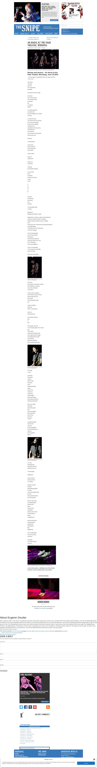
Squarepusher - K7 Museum (25, 729)
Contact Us (66, 31)
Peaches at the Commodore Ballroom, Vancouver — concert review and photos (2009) (34, 693)
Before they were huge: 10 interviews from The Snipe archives (49, 8)
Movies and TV (24, 33)
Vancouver (49, 33)
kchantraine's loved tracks (34, 726)
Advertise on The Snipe (69, 33)
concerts (29, 631)
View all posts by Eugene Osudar (9, 629)
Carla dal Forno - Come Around (26, 738)
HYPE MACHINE (25, 724)
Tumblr (30, 707)
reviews (47, 631)
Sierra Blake (42, 608)
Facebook (25, 707)
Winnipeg (52, 631)
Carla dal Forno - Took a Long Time (27, 737)
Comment (2, 641)
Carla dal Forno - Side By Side (26, 731)
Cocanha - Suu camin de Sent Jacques (27, 740)
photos (43, 631)
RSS (48, 707)
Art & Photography (21, 756)
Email (1, 659)
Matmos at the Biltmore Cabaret (8, 634)
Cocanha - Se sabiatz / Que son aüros (27, 741)
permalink (64, 631)
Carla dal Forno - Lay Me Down (26, 732)
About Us (65, 29)
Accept (86, 763)
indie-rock (38, 631)
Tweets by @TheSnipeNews (27, 748)
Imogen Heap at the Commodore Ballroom (11, 632)
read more (54, 20)
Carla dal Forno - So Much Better (26, 735)
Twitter (21, 707)
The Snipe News (27, 28)
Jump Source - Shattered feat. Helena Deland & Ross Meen (31, 728)
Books (33, 33)
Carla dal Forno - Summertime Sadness (27, 734)
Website (2, 664)
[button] (94, 759)
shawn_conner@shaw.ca (67, 757)
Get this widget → (23, 743)
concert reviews (16, 631)
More (56, 33)
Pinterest (34, 707)
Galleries (40, 33)
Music (17, 33)
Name (1, 653)
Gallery (33, 631)
